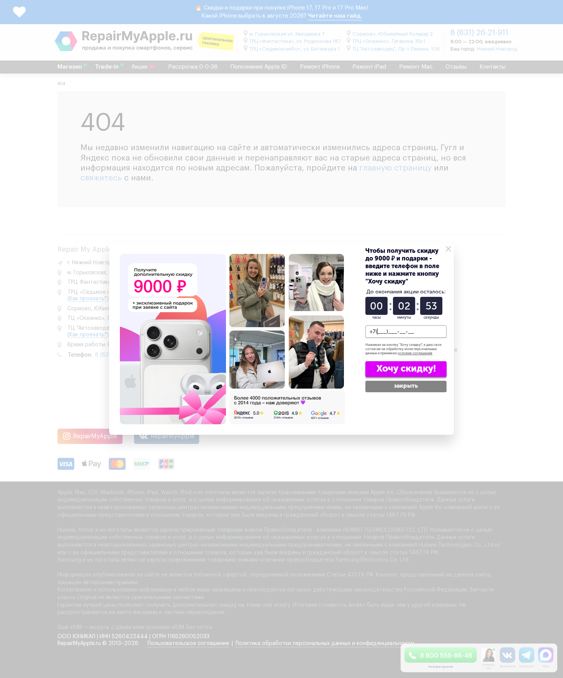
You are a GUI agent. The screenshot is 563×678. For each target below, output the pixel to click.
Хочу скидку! (406, 368)
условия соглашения (415, 353)
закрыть (406, 385)
